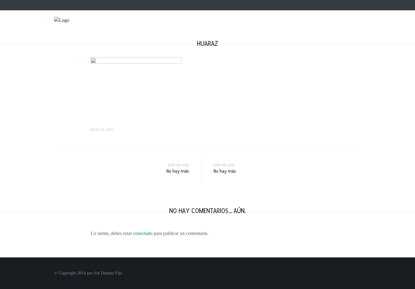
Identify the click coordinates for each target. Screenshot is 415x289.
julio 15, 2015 (102, 129)
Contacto (149, 5)
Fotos (324, 30)
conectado (143, 233)
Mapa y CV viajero (121, 5)
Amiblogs (170, 5)
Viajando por (292, 30)
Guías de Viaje (359, 30)
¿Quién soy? (91, 5)
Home (71, 5)
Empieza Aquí (251, 30)
